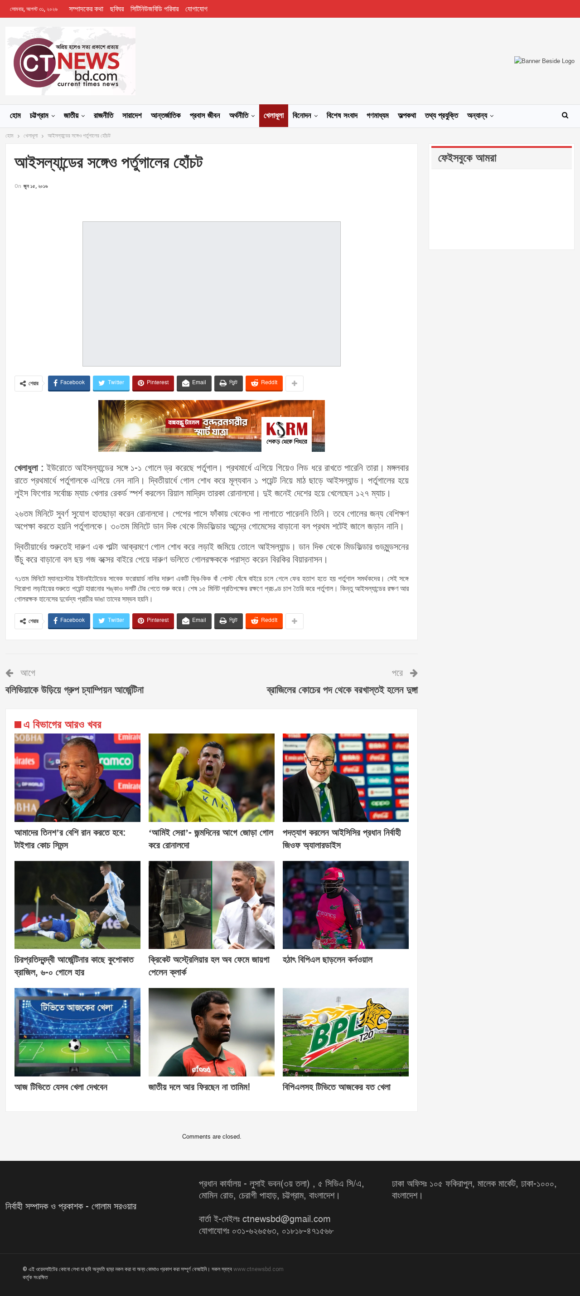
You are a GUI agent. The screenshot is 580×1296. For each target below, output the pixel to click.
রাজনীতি (103, 115)
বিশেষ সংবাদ (342, 115)
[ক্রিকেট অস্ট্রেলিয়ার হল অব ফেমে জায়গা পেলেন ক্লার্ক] (212, 905)
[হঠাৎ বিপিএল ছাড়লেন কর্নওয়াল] (346, 905)
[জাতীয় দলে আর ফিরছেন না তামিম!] (212, 1032)
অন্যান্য (477, 115)
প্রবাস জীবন (205, 115)
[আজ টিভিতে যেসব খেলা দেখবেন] (77, 1032)
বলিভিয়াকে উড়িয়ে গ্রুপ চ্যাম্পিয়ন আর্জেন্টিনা (74, 690)
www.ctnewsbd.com (258, 1269)
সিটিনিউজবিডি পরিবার (154, 9)
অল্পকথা (407, 115)
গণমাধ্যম (378, 115)
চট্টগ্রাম (39, 115)
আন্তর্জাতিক (166, 115)
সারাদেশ (132, 115)
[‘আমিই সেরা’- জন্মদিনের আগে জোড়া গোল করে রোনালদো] (212, 778)
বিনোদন (302, 115)
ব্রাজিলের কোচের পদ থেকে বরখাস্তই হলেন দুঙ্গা (342, 690)
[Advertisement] (212, 204)
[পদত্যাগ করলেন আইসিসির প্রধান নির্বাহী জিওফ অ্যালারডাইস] (346, 778)
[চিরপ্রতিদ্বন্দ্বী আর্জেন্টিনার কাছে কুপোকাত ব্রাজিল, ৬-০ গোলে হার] (77, 905)
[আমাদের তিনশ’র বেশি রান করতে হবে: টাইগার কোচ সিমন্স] (77, 778)
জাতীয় (71, 115)
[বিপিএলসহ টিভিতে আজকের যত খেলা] (346, 1032)
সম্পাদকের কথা (86, 9)
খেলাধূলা (274, 115)
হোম (15, 115)
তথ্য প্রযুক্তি (441, 115)
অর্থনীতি (238, 115)
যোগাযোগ (196, 9)
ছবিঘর (117, 9)
